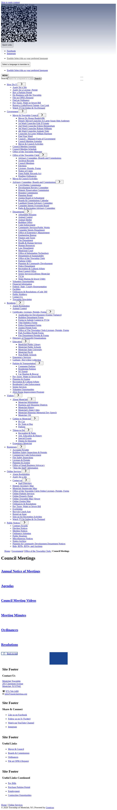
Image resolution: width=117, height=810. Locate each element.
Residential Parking (27, 369)
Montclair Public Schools (29, 347)
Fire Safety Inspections (23, 457)
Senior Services (20, 387)
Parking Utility (25, 261)
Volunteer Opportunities (23, 281)
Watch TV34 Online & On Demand (29, 519)
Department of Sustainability (31, 256)
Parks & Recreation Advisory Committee (36, 208)
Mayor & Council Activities (30, 144)
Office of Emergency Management (34, 232)
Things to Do (19, 430)
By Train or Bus (25, 424)
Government (12, 111)
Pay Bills (12, 783)
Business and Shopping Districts (32, 405)
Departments (18, 212)
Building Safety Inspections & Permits (30, 452)
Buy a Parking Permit (22, 92)
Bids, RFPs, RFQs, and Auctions (27, 546)
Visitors (10, 395)
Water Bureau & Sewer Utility (32, 279)
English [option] (27, 70)
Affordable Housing (27, 214)
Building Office (25, 222)
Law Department (26, 248)
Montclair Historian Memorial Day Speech (37, 412)
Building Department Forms (31, 317)
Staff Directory (25, 483)
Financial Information (22, 284)
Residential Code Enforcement (26, 384)
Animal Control (25, 217)
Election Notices (20, 528)
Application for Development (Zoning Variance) (40, 315)
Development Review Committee (33, 187)
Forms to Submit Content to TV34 (33, 320)
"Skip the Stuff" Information (25, 468)
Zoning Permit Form (27, 328)
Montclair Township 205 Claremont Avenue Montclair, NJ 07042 (12, 683)
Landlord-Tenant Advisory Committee (35, 203)
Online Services (14, 471)
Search (4, 78)
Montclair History (26, 407)
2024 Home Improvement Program (28, 392)
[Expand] (22, 84)
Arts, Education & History (30, 435)
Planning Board (25, 195)
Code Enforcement (26, 225)
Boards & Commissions (18, 753)
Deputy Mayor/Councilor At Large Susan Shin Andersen (43, 121)
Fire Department (25, 240)
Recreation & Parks (27, 433)
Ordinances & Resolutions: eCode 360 (30, 292)
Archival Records (26, 160)
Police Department (26, 266)
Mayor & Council (16, 749)
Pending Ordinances (27, 176)
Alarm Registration (21, 306)
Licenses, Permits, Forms (29, 168)
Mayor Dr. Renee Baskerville (31, 118)
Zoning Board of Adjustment (31, 198)
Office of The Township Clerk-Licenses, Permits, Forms (43, 330)
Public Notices (13, 523)
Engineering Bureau (27, 235)
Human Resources (26, 245)
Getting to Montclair (22, 418)
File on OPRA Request (23, 97)
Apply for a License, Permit (25, 90)
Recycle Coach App (22, 511)
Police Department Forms (29, 325)
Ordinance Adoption (22, 533)
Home (7, 551)
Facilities (17, 289)
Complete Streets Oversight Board (33, 205)
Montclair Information (28, 402)
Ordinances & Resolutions (24, 504)
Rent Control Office (27, 271)
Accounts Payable (21, 450)
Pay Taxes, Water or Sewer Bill (27, 103)
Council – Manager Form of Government (36, 139)
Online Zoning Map (22, 501)
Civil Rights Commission (29, 185)
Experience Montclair (22, 443)
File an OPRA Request (18, 761)
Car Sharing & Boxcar (28, 374)
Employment (14, 791)
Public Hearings (20, 536)
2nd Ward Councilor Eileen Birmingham (36, 126)
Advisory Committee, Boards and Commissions (39, 158)
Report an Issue (20, 514)
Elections (22, 166)
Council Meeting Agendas (30, 141)
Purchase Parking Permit (19, 787)
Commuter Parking (26, 366)
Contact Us (18, 297)
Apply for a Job (20, 87)
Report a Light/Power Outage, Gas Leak (31, 105)
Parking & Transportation (24, 363)
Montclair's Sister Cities (29, 410)
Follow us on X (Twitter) (19, 719)
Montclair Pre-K (25, 352)
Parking (21, 426)
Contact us (17, 480)
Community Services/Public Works (34, 227)
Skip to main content (10, 2)
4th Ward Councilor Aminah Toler (33, 131)
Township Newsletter (22, 299)
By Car (21, 421)
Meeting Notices (20, 531)
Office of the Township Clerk (26, 155)
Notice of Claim (25, 171)
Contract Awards (20, 525)
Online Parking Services (23, 493)
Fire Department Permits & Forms (33, 335)
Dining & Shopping (27, 441)
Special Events (25, 438)
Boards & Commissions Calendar (33, 200)
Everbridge (18, 509)
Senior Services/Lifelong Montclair (34, 274)
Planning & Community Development (35, 263)
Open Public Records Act (29, 173)
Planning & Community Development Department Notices (39, 543)
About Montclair (20, 399)
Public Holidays (20, 294)
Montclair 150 (24, 415)
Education (17, 341)
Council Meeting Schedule (25, 149)
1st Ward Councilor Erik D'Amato (33, 123)
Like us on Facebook (17, 715)
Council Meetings (26, 163)
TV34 (21, 276)
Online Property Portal (23, 496)
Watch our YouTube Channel (21, 723)
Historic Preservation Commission (33, 190)
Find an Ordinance (21, 100)
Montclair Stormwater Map (25, 488)
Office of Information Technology (33, 253)
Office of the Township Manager (27, 151)
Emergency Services (22, 357)
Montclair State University (30, 349)
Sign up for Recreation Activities (27, 516)
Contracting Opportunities (19, 795)
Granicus (50, 807)
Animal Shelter (25, 220)
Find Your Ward (25, 136)
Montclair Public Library (29, 344)
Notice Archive (19, 541)
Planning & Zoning (21, 379)
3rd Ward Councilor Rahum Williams (35, 128)
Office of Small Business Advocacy (29, 465)
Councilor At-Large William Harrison (35, 133)
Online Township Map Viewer (26, 498)
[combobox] (15, 64)
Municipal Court (25, 250)
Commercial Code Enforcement (27, 455)
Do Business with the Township (27, 95)
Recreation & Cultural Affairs (31, 268)
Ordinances (13, 757)
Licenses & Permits (21, 460)
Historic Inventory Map (23, 486)
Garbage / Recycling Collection (27, 360)
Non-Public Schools (27, 355)
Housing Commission (28, 193)
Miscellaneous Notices (23, 538)
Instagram (12, 727)
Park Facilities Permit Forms (31, 333)
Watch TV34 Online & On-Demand (29, 108)
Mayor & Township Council (25, 115)
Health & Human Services (30, 243)
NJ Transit (23, 371)
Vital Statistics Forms (27, 322)
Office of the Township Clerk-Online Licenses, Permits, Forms (41, 491)
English (27, 58)
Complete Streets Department (31, 230)
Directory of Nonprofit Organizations (29, 338)
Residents (11, 303)
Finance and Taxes (26, 238)
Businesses (12, 447)
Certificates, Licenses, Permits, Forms (29, 312)
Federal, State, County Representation (30, 286)
